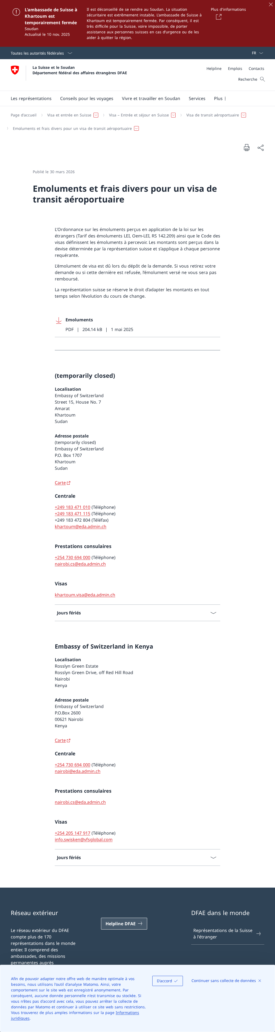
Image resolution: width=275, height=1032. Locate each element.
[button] (31, 98)
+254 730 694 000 (72, 557)
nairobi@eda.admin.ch (77, 771)
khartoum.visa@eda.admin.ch (85, 595)
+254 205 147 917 (72, 833)
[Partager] (260, 147)
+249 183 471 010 (72, 507)
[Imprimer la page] (247, 147)
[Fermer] (270, 4)
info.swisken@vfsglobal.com (84, 839)
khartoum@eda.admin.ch (80, 526)
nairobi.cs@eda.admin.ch (80, 564)
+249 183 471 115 (72, 514)
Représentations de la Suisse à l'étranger (222, 933)
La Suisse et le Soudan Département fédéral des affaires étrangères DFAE (79, 70)
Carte (60, 483)
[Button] (218, 16)
